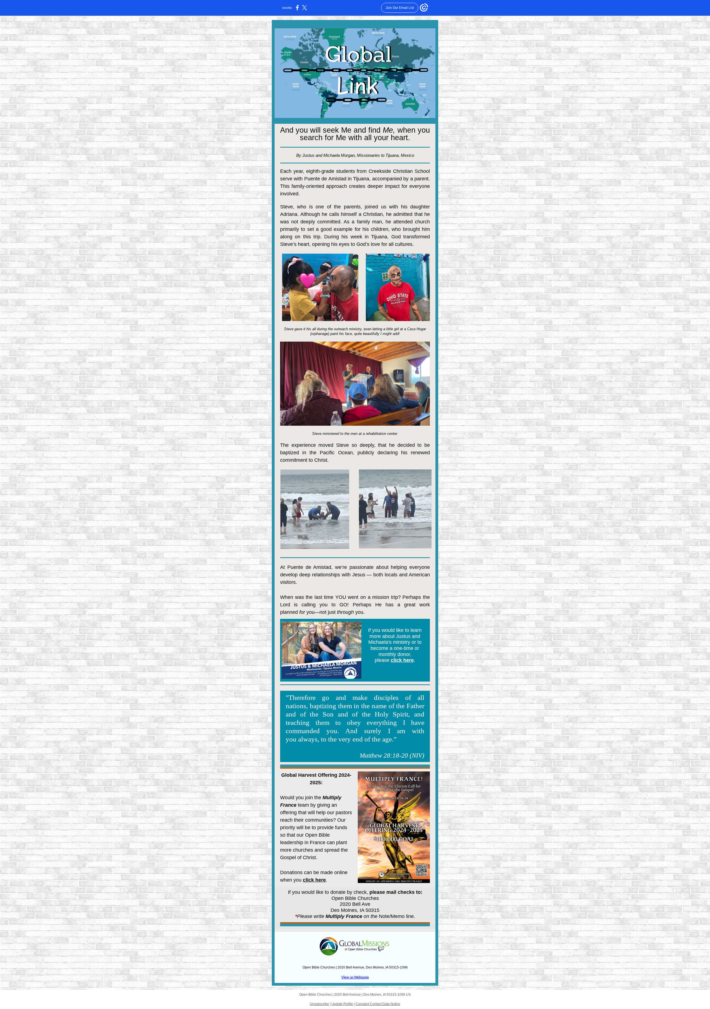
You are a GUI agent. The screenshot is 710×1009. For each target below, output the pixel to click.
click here (402, 660)
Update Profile (342, 1004)
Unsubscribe (319, 1004)
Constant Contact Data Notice (378, 1004)
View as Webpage (355, 977)
